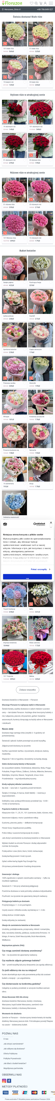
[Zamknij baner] (51, 524)
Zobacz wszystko (27, 690)
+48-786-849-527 (45, 9)
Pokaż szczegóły (39, 569)
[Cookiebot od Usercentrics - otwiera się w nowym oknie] (34, 524)
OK (27, 578)
